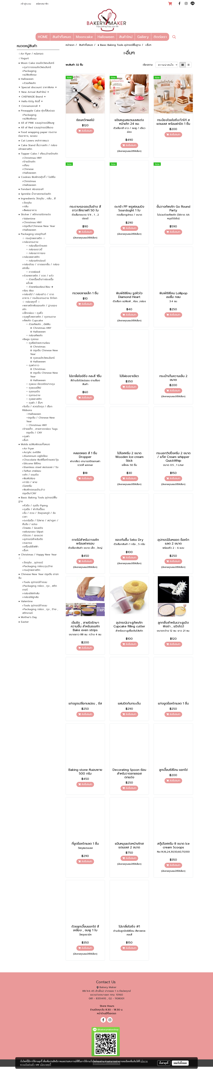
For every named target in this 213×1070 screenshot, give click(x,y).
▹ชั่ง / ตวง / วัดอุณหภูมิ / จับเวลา (39, 515)
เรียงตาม (149, 65)
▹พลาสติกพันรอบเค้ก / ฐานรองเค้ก (39, 307)
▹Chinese (28, 169)
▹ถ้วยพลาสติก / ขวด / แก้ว (37, 276)
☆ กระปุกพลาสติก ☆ (33, 238)
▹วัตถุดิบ (27, 203)
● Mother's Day (27, 617)
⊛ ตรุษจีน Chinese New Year (44, 352)
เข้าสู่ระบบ (26, 4)
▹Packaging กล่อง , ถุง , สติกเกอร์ (39, 588)
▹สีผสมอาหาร (29, 210)
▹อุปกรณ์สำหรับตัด (32, 539)
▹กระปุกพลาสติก (31, 570)
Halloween (106, 36)
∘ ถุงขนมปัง (33, 391)
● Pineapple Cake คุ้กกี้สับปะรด (36, 111)
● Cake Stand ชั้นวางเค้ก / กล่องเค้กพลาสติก (37, 147)
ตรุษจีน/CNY (29, 493)
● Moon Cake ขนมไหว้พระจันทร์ (36, 63)
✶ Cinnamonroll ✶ (29, 106)
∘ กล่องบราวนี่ (34, 249)
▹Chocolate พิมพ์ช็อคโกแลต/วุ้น (40, 460)
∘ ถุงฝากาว (32, 365)
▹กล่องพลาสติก (31, 257)
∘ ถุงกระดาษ (33, 395)
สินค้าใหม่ (125, 36)
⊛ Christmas (37, 347)
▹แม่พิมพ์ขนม (29, 75)
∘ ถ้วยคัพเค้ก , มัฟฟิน (38, 324)
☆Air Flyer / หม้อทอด (30, 54)
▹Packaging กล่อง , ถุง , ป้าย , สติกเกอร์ (40, 611)
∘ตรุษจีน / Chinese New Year (40, 419)
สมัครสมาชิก (42, 4)
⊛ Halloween (38, 332)
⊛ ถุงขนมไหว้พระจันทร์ (42, 358)
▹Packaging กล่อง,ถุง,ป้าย (37, 566)
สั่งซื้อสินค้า (86, 131)
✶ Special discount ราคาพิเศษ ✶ (37, 87)
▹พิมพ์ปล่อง (28, 478)
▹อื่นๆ (25, 440)
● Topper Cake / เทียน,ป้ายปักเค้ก (38, 154)
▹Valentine (28, 219)
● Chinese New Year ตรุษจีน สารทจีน (38, 576)
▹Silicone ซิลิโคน (31, 463)
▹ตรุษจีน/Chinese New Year (38, 226)
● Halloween (26, 79)
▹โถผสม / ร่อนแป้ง (32, 528)
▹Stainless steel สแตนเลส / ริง (40, 467)
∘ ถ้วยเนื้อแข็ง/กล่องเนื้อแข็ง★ (39, 281)
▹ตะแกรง (27, 543)
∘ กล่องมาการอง (35, 253)
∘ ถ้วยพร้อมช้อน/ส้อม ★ (39, 287)
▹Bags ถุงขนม (30, 339)
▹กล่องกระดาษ (30, 242)
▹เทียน (25, 165)
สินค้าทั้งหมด (62, 36)
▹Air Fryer (28, 448)
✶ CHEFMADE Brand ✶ (32, 97)
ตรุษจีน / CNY (34, 433)
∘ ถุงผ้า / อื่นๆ (34, 403)
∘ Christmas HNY (36, 425)
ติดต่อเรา (160, 36)
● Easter (23, 622)
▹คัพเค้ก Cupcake (32, 320)
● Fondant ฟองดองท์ (31, 189)
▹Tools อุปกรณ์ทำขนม (34, 582)
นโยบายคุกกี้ (45, 1064)
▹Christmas (29, 181)
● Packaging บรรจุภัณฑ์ (32, 234)
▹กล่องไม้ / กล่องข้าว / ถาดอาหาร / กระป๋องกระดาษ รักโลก (39, 296)
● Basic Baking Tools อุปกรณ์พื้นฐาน (37, 499)
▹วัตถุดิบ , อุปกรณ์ (32, 562)
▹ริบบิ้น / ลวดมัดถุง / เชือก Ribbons (37, 408)
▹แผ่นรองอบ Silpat (32, 532)
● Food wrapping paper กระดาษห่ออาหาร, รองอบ (37, 134)
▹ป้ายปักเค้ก (28, 162)
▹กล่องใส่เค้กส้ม (30, 593)
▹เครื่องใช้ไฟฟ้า (30, 547)
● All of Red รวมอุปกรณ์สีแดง (35, 127)
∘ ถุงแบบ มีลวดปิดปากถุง (40, 384)
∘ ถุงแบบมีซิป (33, 388)
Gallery (143, 36)
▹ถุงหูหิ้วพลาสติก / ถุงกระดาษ (39, 317)
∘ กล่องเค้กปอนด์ (36, 261)
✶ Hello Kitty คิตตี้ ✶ (30, 101)
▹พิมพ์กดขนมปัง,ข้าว (33, 490)
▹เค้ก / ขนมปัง (30, 475)
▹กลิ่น (25, 206)
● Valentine (25, 601)
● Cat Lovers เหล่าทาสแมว (33, 141)
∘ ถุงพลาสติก (34, 399)
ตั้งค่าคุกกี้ (163, 1063)
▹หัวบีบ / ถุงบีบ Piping (35, 505)
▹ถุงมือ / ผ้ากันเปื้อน (33, 509)
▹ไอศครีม (27, 486)
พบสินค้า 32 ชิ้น (74, 65)
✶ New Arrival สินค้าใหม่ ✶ (33, 92)
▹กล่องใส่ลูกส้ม (30, 597)
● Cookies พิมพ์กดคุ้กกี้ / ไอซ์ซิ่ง (36, 177)
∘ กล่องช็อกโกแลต (36, 246)
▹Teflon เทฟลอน (31, 471)
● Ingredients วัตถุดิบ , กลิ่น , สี (37, 198)
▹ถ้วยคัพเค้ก (29, 83)
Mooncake (84, 36)
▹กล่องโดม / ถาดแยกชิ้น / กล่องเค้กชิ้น (40, 266)
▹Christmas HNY (32, 158)
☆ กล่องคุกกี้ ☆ (31, 302)
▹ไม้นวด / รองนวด (32, 535)
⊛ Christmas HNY (40, 328)
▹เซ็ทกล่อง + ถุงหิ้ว (32, 313)
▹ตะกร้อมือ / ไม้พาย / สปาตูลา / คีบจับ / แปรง (40, 522)
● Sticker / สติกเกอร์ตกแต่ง (34, 214)
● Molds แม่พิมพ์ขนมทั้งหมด (34, 444)
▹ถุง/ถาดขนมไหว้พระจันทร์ (36, 67)
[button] (174, 37)
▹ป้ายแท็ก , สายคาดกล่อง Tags (40, 429)
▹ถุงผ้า (26, 436)
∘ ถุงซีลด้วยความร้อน (38, 343)
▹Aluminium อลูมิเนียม (35, 456)
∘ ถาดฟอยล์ (33, 272)
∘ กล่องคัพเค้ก (34, 335)
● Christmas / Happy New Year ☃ (37, 556)
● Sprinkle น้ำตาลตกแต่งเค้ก (34, 194)
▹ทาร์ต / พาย (29, 482)
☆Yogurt (23, 58)
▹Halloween (29, 173)
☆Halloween (33, 414)
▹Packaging (29, 71)
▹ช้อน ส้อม (28, 290)
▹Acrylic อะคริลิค (31, 452)
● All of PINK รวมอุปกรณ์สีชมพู (36, 123)
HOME (43, 36)
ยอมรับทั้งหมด (180, 1063)
